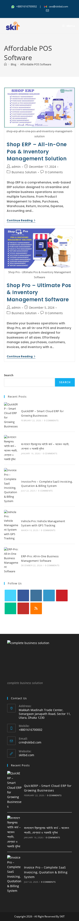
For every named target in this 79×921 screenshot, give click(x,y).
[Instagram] (36, 595)
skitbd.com (26, 755)
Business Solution (24, 172)
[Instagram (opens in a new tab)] (37, 11)
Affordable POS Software (35, 64)
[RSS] (36, 608)
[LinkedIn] (49, 595)
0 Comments (54, 172)
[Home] (5, 64)
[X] (10, 595)
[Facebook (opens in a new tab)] (32, 11)
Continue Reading (21, 221)
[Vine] (10, 608)
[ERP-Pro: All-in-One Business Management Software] (11, 560)
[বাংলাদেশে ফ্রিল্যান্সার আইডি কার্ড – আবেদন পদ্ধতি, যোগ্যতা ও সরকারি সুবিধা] (11, 448)
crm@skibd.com (30, 742)
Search (8, 375)
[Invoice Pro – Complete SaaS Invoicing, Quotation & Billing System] (11, 485)
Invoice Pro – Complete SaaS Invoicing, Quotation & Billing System (45, 872)
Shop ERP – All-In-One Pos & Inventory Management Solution (37, 151)
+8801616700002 (26, 6)
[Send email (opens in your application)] (47, 11)
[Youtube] (23, 608)
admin (16, 167)
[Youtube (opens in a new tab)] (42, 11)
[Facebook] (23, 595)
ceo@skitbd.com (58, 6)
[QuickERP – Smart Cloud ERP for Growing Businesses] (11, 415)
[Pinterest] (62, 595)
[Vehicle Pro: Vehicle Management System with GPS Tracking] (11, 525)
